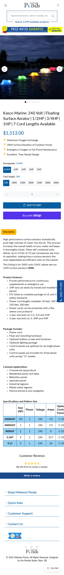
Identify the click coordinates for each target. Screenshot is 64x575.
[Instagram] (37, 547)
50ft (6, 183)
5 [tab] (34, 102)
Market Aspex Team (34, 561)
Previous (4, 69)
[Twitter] (32, 547)
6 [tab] (36, 102)
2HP (23, 170)
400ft (56, 183)
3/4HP (7, 170)
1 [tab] (25, 102)
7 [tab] (38, 102)
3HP (31, 170)
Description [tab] (8, 232)
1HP (16, 170)
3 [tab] (30, 102)
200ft (31, 183)
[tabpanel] (32, 67)
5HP (39, 170)
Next (59, 69)
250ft (39, 183)
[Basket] (58, 5)
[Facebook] (26, 547)
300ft (47, 183)
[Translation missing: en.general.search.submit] (52, 16)
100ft (14, 183)
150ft (22, 183)
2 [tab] (27, 102)
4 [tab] (32, 102)
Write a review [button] (32, 475)
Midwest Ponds (21, 557)
